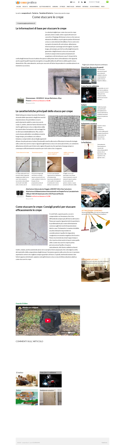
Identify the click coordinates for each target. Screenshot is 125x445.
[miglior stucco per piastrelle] (70, 164)
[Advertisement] (36, 11)
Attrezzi (62, 6)
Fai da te (25, 6)
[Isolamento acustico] (51, 397)
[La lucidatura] (89, 151)
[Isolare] (27, 397)
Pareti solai (70, 6)
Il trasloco (19, 373)
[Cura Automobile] (95, 195)
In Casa (18, 6)
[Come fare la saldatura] (51, 379)
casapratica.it (26, 13)
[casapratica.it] (26, 2)
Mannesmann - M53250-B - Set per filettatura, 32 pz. (44, 98)
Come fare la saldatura (48, 373)
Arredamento (33, 6)
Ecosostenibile (94, 6)
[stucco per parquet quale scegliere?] (55, 164)
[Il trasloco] (27, 379)
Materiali (85, 6)
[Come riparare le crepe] (23, 164)
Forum (73, 2)
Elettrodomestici (45, 6)
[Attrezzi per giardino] (95, 221)
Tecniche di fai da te (46, 13)
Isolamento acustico (47, 390)
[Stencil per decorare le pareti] (89, 76)
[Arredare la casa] (95, 270)
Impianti (78, 6)
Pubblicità (104, 442)
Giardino (55, 6)
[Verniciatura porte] (39, 164)
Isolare (18, 390)
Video (103, 6)
